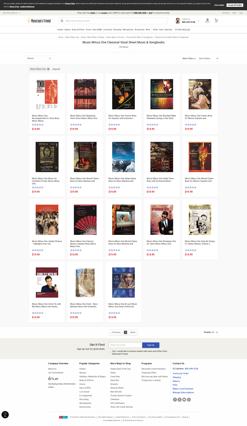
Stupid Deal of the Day (120, 369)
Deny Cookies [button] (219, 5)
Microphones (128, 30)
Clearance (114, 399)
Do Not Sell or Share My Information (82, 417)
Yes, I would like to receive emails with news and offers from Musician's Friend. (139, 352)
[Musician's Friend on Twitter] (179, 399)
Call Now (184, 368)
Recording (117, 30)
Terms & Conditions (139, 417)
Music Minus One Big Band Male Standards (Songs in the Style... (161, 116)
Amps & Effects (78, 30)
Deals (113, 372)
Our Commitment (55, 372)
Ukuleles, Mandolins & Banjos (92, 376)
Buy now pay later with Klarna (155, 376)
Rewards (226, 13)
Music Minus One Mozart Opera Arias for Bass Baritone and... (84, 179)
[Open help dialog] (5, 414)
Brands (30, 58)
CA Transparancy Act (172, 417)
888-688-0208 (140, 13)
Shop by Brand (116, 388)
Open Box (114, 380)
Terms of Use (14, 7)
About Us (52, 369)
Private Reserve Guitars (121, 395)
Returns (176, 381)
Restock (114, 384)
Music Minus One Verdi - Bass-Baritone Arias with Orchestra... (84, 305)
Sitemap (185, 417)
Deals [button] (155, 30)
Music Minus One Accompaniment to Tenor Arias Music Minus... (45, 118)
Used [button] (161, 30)
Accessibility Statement (111, 420)
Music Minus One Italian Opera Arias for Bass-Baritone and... (122, 179)
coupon (104, 13)
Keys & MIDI (97, 30)
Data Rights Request (105, 417)
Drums (88, 30)
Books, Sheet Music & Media (92, 37)
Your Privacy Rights (155, 417)
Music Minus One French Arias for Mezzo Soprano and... (198, 116)
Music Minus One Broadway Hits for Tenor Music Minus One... (161, 242)
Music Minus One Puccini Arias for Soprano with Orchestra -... (122, 116)
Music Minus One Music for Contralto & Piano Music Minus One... (46, 181)
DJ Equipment (85, 395)
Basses (67, 30)
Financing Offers (149, 372)
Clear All (56, 69)
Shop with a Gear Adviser (121, 407)
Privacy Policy (70, 4)
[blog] (62, 379)
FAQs (175, 385)
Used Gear (115, 376)
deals (92, 13)
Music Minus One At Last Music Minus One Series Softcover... (122, 305)
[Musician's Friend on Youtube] (184, 399)
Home (60, 37)
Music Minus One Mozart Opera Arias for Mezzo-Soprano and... (199, 179)
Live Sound (107, 30)
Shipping (177, 377)
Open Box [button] (168, 30)
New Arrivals (116, 391)
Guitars (60, 30)
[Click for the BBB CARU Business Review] (63, 417)
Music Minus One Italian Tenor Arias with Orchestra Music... (160, 179)
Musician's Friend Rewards (154, 369)
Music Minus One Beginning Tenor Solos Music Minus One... (84, 116)
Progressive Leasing (151, 380)
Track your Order (180, 373)
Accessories (140, 30)
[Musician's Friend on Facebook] (175, 399)
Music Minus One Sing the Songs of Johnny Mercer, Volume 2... (200, 242)
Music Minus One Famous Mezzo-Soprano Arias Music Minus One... (83, 244)
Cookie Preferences (27, 7)
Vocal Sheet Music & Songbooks (140, 37)
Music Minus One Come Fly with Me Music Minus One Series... (46, 305)
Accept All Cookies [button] (235, 5)
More (148, 30)
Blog (234, 13)
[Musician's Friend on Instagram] (189, 399)
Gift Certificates (117, 403)
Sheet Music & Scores (115, 37)
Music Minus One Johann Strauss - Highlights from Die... (47, 242)
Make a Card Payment (183, 389)
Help (241, 13)
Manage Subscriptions (183, 392)
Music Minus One (72, 37)
